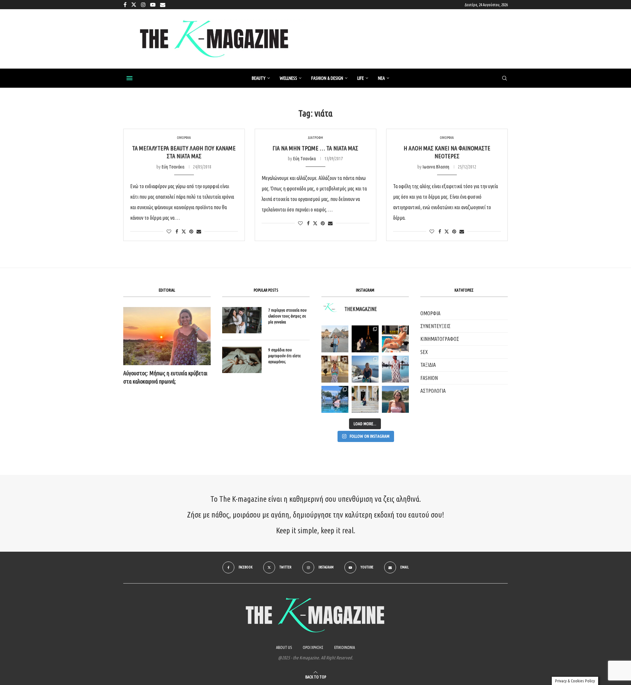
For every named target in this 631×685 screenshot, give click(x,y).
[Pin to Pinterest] (191, 231)
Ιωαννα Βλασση (436, 166)
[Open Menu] (129, 78)
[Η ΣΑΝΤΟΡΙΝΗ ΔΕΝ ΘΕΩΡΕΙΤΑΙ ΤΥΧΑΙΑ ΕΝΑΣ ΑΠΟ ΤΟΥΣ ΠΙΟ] (365, 369)
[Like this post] (169, 231)
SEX (424, 352)
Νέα (381, 78)
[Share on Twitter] (183, 231)
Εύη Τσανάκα (173, 166)
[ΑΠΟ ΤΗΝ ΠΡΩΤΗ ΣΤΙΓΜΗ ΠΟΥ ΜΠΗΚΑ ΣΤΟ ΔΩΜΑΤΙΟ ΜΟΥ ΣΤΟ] (395, 369)
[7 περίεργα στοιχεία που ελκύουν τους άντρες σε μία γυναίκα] (242, 320)
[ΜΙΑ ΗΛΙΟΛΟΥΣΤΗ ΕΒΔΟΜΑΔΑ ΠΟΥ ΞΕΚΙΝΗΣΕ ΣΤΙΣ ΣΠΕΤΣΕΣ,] (365, 399)
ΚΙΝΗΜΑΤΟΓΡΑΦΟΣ (439, 339)
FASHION (429, 378)
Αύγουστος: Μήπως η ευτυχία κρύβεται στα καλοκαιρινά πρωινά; (165, 377)
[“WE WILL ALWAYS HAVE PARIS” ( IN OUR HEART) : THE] (334, 338)
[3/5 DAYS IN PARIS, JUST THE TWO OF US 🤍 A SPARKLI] (365, 338)
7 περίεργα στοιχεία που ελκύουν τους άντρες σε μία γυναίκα (287, 316)
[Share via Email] (199, 231)
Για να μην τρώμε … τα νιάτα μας (315, 148)
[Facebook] (125, 5)
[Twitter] (134, 5)
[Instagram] (143, 5)
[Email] (163, 5)
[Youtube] (153, 5)
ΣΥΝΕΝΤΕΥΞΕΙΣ (435, 326)
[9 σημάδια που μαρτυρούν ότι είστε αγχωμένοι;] (242, 360)
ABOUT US (284, 647)
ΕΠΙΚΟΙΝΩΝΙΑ (344, 647)
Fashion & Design (327, 78)
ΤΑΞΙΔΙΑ (428, 365)
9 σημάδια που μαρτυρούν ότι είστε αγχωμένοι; (284, 355)
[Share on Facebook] (176, 231)
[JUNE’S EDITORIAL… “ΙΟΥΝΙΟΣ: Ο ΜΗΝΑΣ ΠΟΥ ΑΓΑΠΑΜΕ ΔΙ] (395, 399)
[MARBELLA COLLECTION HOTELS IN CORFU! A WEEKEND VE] (334, 399)
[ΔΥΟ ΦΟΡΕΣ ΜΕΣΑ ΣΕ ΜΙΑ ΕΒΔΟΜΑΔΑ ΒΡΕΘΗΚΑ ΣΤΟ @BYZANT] (334, 369)
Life (360, 78)
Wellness (288, 78)
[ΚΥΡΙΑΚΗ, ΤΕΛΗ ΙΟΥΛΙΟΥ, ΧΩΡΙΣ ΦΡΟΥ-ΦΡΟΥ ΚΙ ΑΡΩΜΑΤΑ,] (395, 338)
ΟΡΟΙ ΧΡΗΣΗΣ (313, 647)
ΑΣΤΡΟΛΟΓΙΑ (433, 391)
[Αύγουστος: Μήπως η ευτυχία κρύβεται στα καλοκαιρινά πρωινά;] (167, 336)
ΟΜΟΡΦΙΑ (430, 313)
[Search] (504, 78)
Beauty (259, 78)
